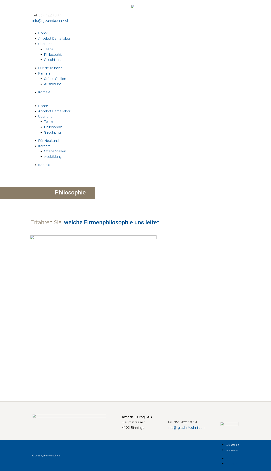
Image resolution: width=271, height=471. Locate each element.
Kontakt (44, 92)
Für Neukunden (50, 68)
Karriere (44, 73)
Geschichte (53, 60)
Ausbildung (53, 84)
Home (43, 33)
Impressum (232, 450)
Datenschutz (232, 445)
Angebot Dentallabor (54, 38)
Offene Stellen (55, 79)
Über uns (45, 44)
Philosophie (53, 54)
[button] (135, 100)
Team (48, 49)
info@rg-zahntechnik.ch (50, 20)
